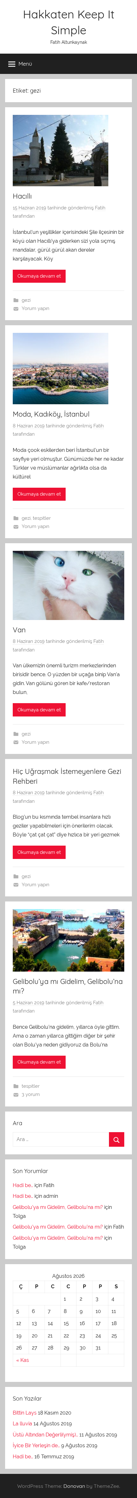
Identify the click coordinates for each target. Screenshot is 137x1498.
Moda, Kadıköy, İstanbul (51, 414)
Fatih (100, 208)
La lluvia (22, 1424)
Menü (25, 63)
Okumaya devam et (39, 276)
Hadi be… (23, 1185)
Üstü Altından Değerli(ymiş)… (45, 1435)
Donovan (74, 1486)
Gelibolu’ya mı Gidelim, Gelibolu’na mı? (58, 1207)
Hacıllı (22, 196)
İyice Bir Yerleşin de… (36, 1445)
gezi (26, 300)
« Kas (22, 1360)
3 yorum (31, 1094)
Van (19, 629)
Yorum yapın (35, 308)
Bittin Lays (25, 1413)
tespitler (42, 518)
